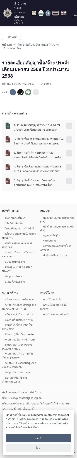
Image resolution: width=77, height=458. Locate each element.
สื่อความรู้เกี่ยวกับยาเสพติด (19, 334)
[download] (69, 126)
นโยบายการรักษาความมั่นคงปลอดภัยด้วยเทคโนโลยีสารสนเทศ (36, 403)
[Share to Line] (28, 92)
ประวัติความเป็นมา (15, 217)
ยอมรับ (38, 438)
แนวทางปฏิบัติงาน (15, 261)
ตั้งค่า (36, 427)
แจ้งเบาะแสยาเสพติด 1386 (19, 299)
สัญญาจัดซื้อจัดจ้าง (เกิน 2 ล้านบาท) (38, 44)
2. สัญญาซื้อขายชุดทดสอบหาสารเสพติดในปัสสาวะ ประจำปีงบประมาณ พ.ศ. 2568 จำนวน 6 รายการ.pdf (38, 141)
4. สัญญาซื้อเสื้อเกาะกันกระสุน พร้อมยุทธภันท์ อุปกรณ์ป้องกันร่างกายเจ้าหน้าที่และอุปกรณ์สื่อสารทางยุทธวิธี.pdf (37, 169)
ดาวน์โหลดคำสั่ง (52, 299)
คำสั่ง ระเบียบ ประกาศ (55, 255)
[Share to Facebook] (13, 92)
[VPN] (34, 13)
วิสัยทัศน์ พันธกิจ (14, 223)
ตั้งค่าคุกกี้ (28, 409)
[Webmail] (48, 13)
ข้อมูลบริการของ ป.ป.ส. (18, 372)
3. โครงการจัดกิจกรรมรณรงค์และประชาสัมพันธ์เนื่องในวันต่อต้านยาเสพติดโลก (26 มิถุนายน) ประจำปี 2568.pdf (37, 155)
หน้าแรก (7, 44)
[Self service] (41, 13)
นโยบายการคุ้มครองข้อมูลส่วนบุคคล (22, 398)
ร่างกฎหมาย (49, 240)
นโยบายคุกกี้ (9, 409)
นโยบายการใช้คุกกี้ (16, 423)
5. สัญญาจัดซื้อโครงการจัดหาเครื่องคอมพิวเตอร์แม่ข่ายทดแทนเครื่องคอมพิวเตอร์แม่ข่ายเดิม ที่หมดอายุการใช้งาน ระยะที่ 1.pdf (37, 182)
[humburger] (28, 13)
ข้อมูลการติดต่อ (13, 276)
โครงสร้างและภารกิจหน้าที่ (19, 228)
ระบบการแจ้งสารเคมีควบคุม (20, 339)
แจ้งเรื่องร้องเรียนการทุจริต (19, 319)
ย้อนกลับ (13, 36)
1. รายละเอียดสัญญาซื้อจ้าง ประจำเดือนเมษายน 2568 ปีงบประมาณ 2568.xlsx (37, 127)
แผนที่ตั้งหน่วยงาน (15, 281)
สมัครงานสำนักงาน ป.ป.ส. (19, 314)
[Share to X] (20, 92)
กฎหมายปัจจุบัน (51, 235)
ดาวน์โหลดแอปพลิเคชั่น (56, 314)
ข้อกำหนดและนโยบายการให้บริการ (21, 392)
